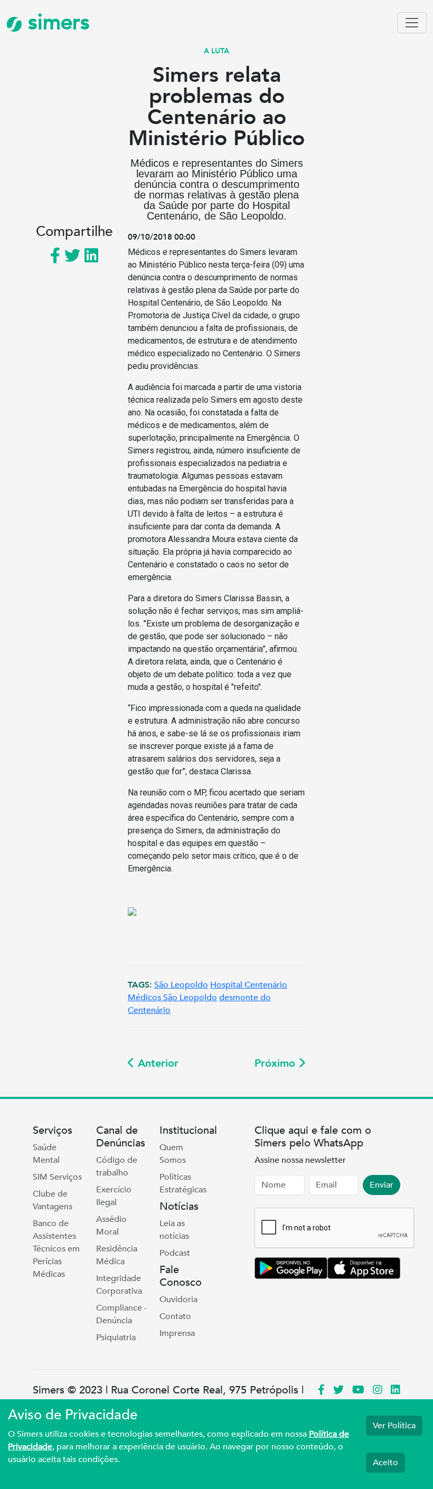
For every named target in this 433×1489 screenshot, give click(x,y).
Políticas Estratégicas (182, 1183)
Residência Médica (116, 1255)
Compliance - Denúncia (121, 1314)
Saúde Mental (46, 1154)
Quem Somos (172, 1154)
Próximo (276, 1063)
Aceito (385, 1462)
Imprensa (177, 1333)
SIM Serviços (57, 1177)
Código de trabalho (116, 1166)
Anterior (156, 1063)
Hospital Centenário (248, 985)
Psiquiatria (116, 1337)
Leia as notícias (174, 1230)
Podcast (174, 1253)
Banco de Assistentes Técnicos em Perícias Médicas (56, 1249)
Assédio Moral (111, 1225)
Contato (175, 1316)
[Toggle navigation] (412, 22)
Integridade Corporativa (119, 1285)
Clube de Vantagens (52, 1200)
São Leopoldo (181, 985)
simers (56, 22)
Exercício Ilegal (113, 1196)
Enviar (381, 1185)
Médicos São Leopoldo (172, 997)
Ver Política (394, 1425)
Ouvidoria (178, 1299)
